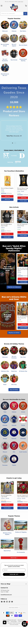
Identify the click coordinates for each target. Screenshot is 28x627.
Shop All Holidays (14, 389)
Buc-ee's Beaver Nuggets (7, 188)
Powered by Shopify (14, 624)
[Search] (25, 13)
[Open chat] (4, 622)
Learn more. (20, 1)
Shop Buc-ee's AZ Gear (14, 332)
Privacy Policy (14, 621)
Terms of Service (21, 621)
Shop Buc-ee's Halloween (14, 287)
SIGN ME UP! (14, 574)
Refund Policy (21, 620)
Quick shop (7, 196)
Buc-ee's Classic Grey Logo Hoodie (6, 496)
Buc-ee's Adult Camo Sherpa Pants (22, 225)
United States (13, 607)
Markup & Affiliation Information (9, 620)
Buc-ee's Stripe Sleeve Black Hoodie (6, 225)
